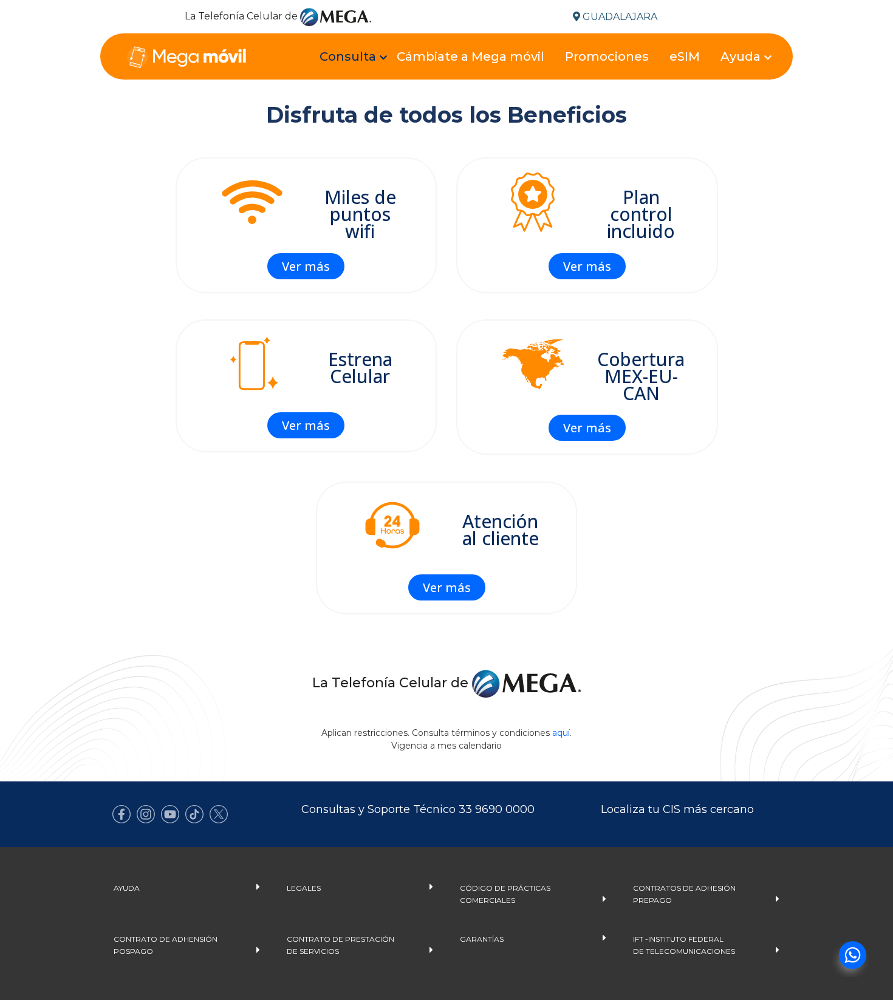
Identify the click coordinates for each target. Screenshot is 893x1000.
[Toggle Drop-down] (351, 57)
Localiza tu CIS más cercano (677, 809)
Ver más (306, 266)
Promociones (607, 56)
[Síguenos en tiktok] (194, 814)
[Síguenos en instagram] (146, 814)
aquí (561, 732)
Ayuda (740, 56)
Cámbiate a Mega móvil (470, 56)
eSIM (684, 56)
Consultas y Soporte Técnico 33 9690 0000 (418, 809)
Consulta (348, 56)
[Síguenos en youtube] (170, 814)
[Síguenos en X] (219, 814)
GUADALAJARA (618, 16)
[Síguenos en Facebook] (121, 814)
